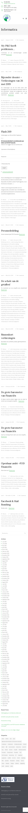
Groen (15, 108)
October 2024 (5, 580)
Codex (21, 476)
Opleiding (8, 114)
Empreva (22, 205)
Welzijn (14, 379)
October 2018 (5, 699)
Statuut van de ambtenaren (20, 215)
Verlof (18, 64)
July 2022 (4, 624)
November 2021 (5, 638)
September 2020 (5, 663)
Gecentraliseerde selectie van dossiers (15, 250)
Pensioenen (12, 760)
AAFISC (7, 738)
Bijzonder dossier (5, 104)
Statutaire (19, 486)
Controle (9, 478)
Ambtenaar (12, 476)
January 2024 (5, 592)
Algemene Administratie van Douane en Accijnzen (11, 741)
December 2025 (5, 553)
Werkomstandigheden (14, 268)
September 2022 (5, 620)
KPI (13, 363)
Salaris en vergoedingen (6, 371)
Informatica (11, 62)
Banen (3, 747)
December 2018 (5, 696)
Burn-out (9, 353)
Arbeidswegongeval (5, 203)
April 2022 (4, 630)
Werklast (17, 266)
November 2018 (5, 698)
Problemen (9, 64)
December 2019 (5, 678)
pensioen (13, 114)
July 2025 (4, 563)
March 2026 (4, 549)
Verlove (2, 488)
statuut (9, 375)
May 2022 (4, 628)
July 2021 (4, 644)
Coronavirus (18, 747)
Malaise (15, 211)
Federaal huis (8, 355)
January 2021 (5, 655)
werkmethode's (4, 268)
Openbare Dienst (21, 365)
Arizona (24, 744)
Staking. (17, 760)
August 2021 (5, 642)
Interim (10, 363)
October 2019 (5, 682)
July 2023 (4, 601)
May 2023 (4, 605)
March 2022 (4, 632)
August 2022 (5, 622)
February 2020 (5, 674)
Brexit (12, 203)
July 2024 (4, 584)
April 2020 (4, 671)
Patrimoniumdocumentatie (16, 258)
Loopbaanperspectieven (6, 256)
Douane (7, 106)
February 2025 (5, 572)
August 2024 (5, 582)
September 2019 (5, 684)
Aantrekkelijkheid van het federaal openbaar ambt (12, 102)
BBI (20, 240)
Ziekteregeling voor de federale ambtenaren (11, 713)
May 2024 (4, 588)
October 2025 (5, 557)
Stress (8, 118)
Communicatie (12, 747)
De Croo (13, 478)
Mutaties (19, 256)
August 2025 (5, 561)
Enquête (21, 246)
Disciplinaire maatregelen (7, 480)
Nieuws (4, 60)
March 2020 (4, 672)
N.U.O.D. (21, 62)
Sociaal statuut (18, 371)
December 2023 (5, 593)
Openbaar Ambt (13, 365)
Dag (2, 749)
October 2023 (5, 597)
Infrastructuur (4, 363)
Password (3, 156)
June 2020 (4, 667)
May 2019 (4, 688)
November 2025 (5, 555)
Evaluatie (16, 480)
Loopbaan (11, 112)
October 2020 (5, 661)
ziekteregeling (15, 488)
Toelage (12, 763)
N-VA (15, 112)
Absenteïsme (16, 349)
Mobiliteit (22, 363)
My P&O (16, 62)
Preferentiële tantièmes (14, 369)
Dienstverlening (5, 246)
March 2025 (4, 570)
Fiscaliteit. (3, 108)
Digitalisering (19, 478)
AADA (11, 349)
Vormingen (12, 266)
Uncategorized (6, 100)
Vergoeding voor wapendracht (17, 377)
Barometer (16, 240)
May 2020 (4, 669)
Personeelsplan (4, 369)
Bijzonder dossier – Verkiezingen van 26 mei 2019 (12, 81)
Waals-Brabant (9, 379)
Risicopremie (23, 369)
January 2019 (5, 694)
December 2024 (5, 576)
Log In (4, 168)
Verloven (22, 64)
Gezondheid (22, 359)
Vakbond (14, 64)
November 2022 (5, 617)
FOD (20, 60)
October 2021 (5, 640)
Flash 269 (6, 131)
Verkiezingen (14, 118)
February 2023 (5, 611)
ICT (7, 62)
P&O (3, 760)
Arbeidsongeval (18, 201)
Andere (12, 60)
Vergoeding (22, 763)
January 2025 (5, 574)
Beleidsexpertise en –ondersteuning (9, 242)
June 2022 (4, 626)
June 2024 (4, 586)
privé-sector (13, 486)
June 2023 (4, 603)
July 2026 (4, 541)
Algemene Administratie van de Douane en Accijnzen (13, 351)
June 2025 (4, 565)
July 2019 (4, 686)
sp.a (12, 116)
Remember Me (6, 164)
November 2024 (5, 578)
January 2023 (5, 613)
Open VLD (3, 114)
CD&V (11, 104)
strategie (8, 264)
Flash (12, 207)
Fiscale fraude (14, 248)
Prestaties (3, 64)
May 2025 (4, 566)
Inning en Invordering (9, 254)
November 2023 (5, 595)
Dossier (6, 749)
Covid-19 (24, 747)
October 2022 (5, 619)
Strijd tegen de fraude (20, 375)
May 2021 (4, 647)
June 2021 (4, 646)
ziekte (22, 379)
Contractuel (4, 478)
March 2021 (4, 651)
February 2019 (5, 692)
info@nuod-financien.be (9, 3)
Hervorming (11, 755)
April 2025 (4, 568)
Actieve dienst (23, 349)
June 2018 (4, 705)
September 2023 (5, 599)
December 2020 (5, 657)
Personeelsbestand (20, 114)
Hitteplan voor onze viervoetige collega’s (10, 730)
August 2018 (5, 703)
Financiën (16, 60)
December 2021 (5, 636)
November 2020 (5, 659)
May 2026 (4, 545)
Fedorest (3, 248)
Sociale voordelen (12, 373)
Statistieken (16, 116)
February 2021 (5, 653)
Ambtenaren (4, 353)
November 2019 (5, 680)
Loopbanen (17, 363)
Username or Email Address (8, 149)
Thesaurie (7, 266)
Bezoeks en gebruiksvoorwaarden (9, 806)
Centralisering (15, 353)
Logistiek (21, 254)
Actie (14, 738)
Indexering (6, 361)
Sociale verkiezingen (6, 116)
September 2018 (5, 701)
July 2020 (4, 665)
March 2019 (4, 690)
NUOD (24, 62)
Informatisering (22, 482)
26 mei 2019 (16, 100)
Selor (14, 371)
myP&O (9, 758)
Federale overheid (22, 749)
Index (2, 361)
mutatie (8, 484)
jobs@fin (17, 254)
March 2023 (4, 609)
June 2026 (4, 543)
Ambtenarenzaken (18, 744)
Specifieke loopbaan (20, 373)
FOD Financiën (9, 108)
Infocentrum (13, 361)
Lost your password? (7, 172)
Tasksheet (7, 217)
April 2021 (4, 649)
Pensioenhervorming (6, 720)
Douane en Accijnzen (14, 106)
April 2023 (4, 607)
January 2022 (5, 634)
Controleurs (22, 353)
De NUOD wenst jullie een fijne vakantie (9, 717)
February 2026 (5, 551)
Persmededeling (10, 230)
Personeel (13, 367)
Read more (9, 54)
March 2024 (4, 590)
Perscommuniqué (5, 260)
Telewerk (3, 377)
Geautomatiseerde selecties (12, 359)
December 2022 (5, 615)
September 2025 (5, 559)
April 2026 (4, 547)
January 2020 (5, 676)
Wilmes (6, 488)
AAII (10, 738)
